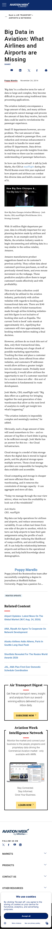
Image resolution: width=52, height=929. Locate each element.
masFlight (29, 166)
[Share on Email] (12, 71)
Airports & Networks (20, 18)
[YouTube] (15, 845)
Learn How (24, 805)
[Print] (46, 71)
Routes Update (13, 596)
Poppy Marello (11, 81)
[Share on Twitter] (29, 71)
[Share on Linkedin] (20, 71)
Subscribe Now (25, 715)
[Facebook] (9, 845)
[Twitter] (3, 845)
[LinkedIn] (20, 845)
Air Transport (23, 15)
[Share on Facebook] (37, 71)
